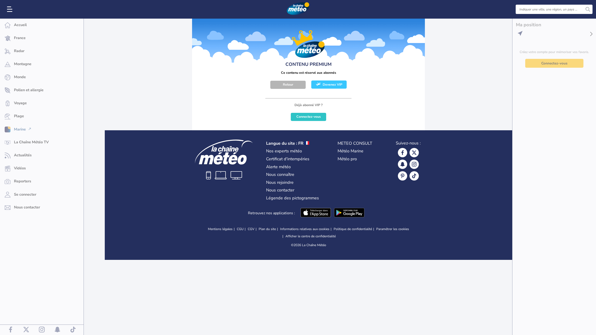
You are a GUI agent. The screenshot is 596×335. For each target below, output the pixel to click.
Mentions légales (220, 229)
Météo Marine (350, 151)
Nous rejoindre (280, 182)
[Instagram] (414, 164)
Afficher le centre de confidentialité (310, 236)
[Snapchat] (402, 164)
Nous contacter (280, 190)
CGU (240, 229)
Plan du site (267, 229)
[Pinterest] (402, 176)
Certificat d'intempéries (287, 159)
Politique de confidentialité (353, 229)
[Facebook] (402, 152)
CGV (251, 229)
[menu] (10, 9)
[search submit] (588, 9)
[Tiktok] (414, 176)
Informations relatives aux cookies (304, 229)
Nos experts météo (284, 151)
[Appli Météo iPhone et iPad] (316, 213)
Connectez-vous (308, 116)
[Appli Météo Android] (349, 213)
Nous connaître (280, 174)
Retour (288, 84)
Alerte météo (278, 167)
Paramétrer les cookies (392, 229)
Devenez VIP (332, 84)
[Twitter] (414, 152)
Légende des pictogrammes (292, 198)
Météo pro (347, 159)
